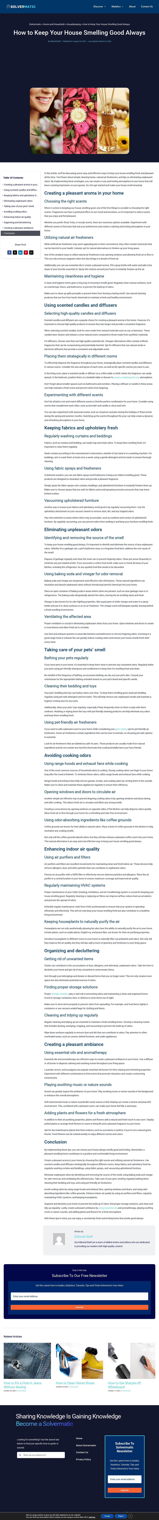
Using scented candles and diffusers (22, 190)
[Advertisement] (79, 69)
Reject (120, 1516)
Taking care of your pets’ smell (19, 206)
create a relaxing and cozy (126, 377)
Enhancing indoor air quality (17, 217)
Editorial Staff (55, 41)
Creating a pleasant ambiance (18, 228)
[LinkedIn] (20, 252)
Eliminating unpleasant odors (18, 201)
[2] (21, 5)
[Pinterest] (26, 252)
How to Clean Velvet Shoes (75, 1383)
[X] (15, 252)
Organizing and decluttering (17, 222)
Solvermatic (35, 24)
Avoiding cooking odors (15, 211)
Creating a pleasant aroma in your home (22, 184)
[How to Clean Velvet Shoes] (79, 1344)
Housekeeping (73, 24)
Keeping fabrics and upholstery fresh (22, 195)
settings (92, 1517)
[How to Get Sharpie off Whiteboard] (131, 1344)
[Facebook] (9, 252)
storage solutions (59, 994)
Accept (107, 1516)
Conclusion (9, 233)
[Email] (31, 252)
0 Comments (21, 1391)
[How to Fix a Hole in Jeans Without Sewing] (27, 1344)
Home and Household (53, 24)
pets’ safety (121, 729)
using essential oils (108, 1208)
